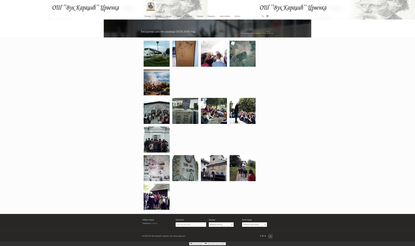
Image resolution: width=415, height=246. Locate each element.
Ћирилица (146, 223)
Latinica (154, 223)
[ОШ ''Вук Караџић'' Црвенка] (151, 6)
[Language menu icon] (268, 16)
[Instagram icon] (263, 236)
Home (268, 31)
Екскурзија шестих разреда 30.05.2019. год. (257, 33)
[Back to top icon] (270, 236)
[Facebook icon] (260, 236)
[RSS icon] (265, 236)
